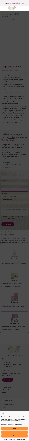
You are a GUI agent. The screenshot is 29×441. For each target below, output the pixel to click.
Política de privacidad (20, 439)
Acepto (14, 428)
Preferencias (14, 435)
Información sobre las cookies (9, 439)
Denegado (14, 432)
